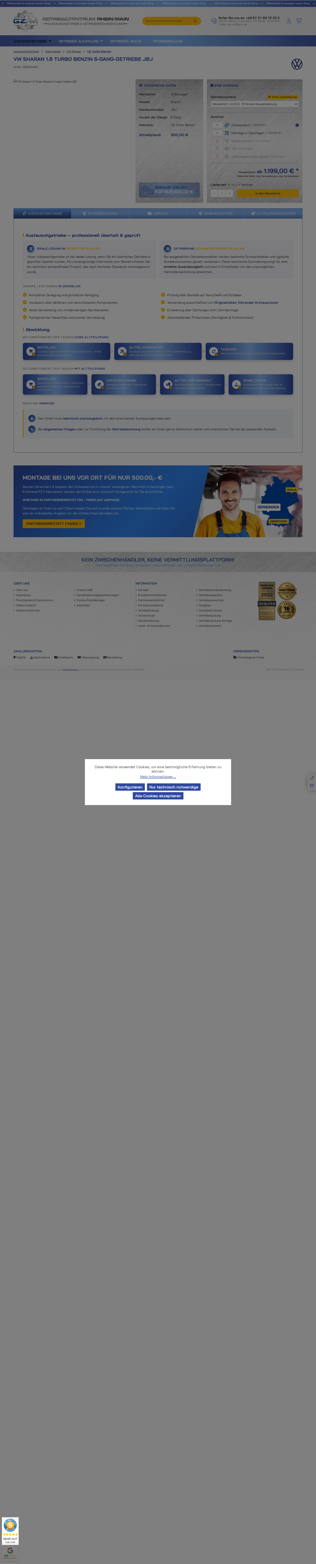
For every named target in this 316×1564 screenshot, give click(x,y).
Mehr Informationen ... (158, 776)
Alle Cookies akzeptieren (158, 795)
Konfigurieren (130, 787)
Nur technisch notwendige (173, 787)
